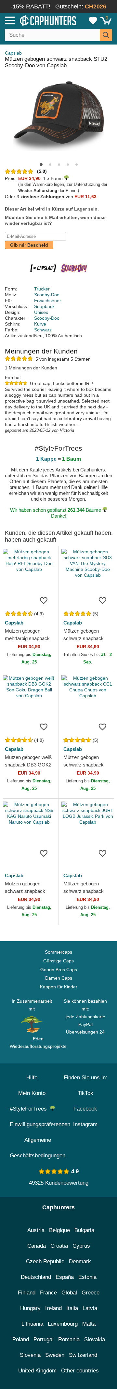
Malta (89, 1324)
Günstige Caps (58, 960)
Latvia (90, 1308)
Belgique (59, 1230)
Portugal (43, 1339)
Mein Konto (32, 1093)
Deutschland (36, 1277)
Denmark (80, 1261)
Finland (26, 1293)
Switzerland (83, 1355)
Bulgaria (84, 1230)
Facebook (85, 1109)
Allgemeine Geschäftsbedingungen (37, 1148)
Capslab (13, 53)
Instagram (85, 1124)
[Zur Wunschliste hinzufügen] (43, 600)
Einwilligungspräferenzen (40, 1124)
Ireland (53, 1308)
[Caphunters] (34, 20)
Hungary (30, 1308)
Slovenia (30, 1355)
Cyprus (81, 1246)
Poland (20, 1339)
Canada (36, 1246)
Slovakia (94, 1339)
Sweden (54, 1355)
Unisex (41, 312)
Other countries (80, 1371)
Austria (36, 1230)
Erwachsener (47, 300)
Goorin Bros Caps (58, 969)
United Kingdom (37, 1371)
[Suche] (106, 35)
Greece (90, 1293)
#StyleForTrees (30, 1109)
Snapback (44, 306)
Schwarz (43, 329)
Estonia (87, 1277)
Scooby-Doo (46, 294)
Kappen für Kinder (58, 986)
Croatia (59, 1246)
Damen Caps (58, 978)
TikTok (85, 1093)
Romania (69, 1339)
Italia (72, 1308)
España (65, 1277)
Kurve (40, 324)
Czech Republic (45, 1261)
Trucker (42, 288)
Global (69, 1293)
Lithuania (32, 1324)
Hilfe (31, 1077)
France (48, 1293)
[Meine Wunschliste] (93, 20)
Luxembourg (63, 1324)
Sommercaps (58, 952)
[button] (41, 164)
